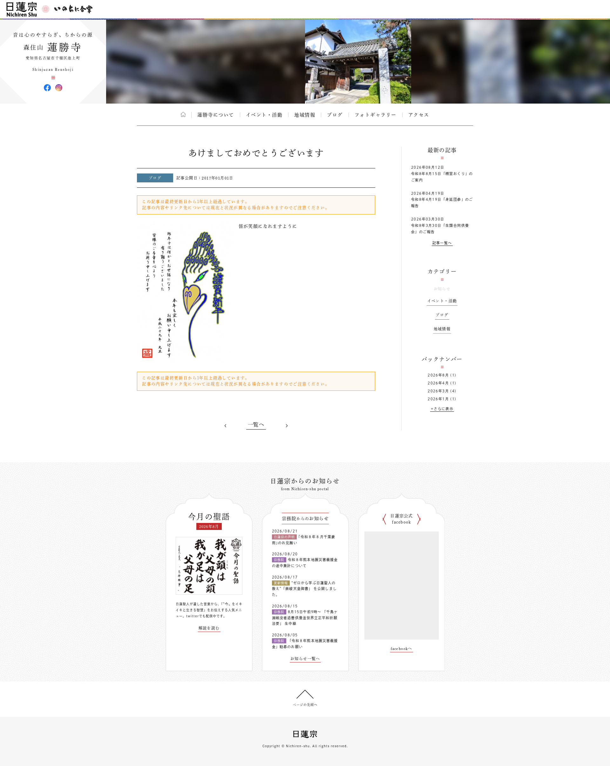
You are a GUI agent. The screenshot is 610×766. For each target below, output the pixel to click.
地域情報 (304, 114)
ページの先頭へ (305, 704)
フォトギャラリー (375, 114)
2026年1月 (438, 399)
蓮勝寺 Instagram (58, 87)
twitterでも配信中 (201, 616)
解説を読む (209, 628)
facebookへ (401, 648)
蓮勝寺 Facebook (47, 87)
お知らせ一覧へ (305, 659)
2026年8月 (438, 375)
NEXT (286, 425)
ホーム (183, 114)
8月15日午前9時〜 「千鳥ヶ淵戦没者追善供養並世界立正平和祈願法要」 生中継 (305, 617)
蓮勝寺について (215, 114)
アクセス (418, 114)
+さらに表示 (442, 408)
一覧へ (256, 424)
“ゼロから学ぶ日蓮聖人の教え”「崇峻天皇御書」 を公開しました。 (304, 588)
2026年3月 (438, 391)
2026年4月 (438, 383)
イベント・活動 (264, 114)
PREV (225, 425)
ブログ (335, 114)
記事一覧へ (442, 243)
